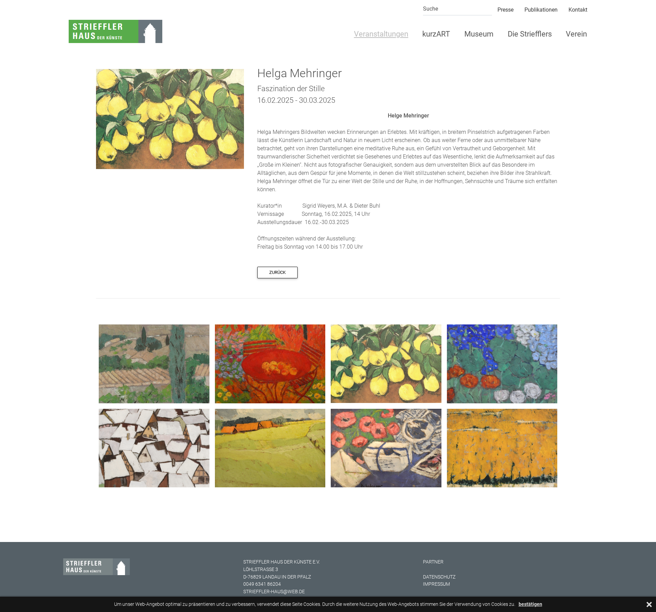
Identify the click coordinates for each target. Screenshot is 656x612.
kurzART (436, 34)
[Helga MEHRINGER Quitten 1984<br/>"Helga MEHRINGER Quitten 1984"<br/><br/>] (386, 363)
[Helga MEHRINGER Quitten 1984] (170, 118)
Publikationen (541, 9)
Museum (478, 34)
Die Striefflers (530, 34)
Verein (576, 34)
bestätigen (530, 604)
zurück (277, 272)
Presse (505, 9)
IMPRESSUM (436, 584)
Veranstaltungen (381, 34)
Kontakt (578, 9)
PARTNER (433, 562)
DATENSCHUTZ (439, 577)
